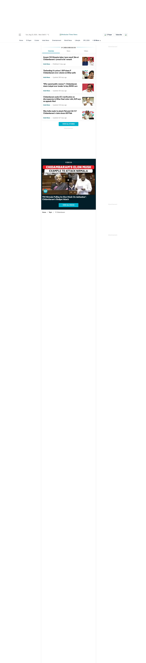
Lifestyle (77, 40)
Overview (51, 51)
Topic (50, 212)
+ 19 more (96, 40)
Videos (86, 51)
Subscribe (119, 34)
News (68, 51)
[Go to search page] (23, 34)
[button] (19, 34)
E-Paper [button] (109, 34)
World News (68, 40)
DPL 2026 (86, 40)
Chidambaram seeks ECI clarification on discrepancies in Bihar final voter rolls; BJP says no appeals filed (62, 99)
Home (21, 40)
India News (45, 40)
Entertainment (56, 40)
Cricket (37, 40)
